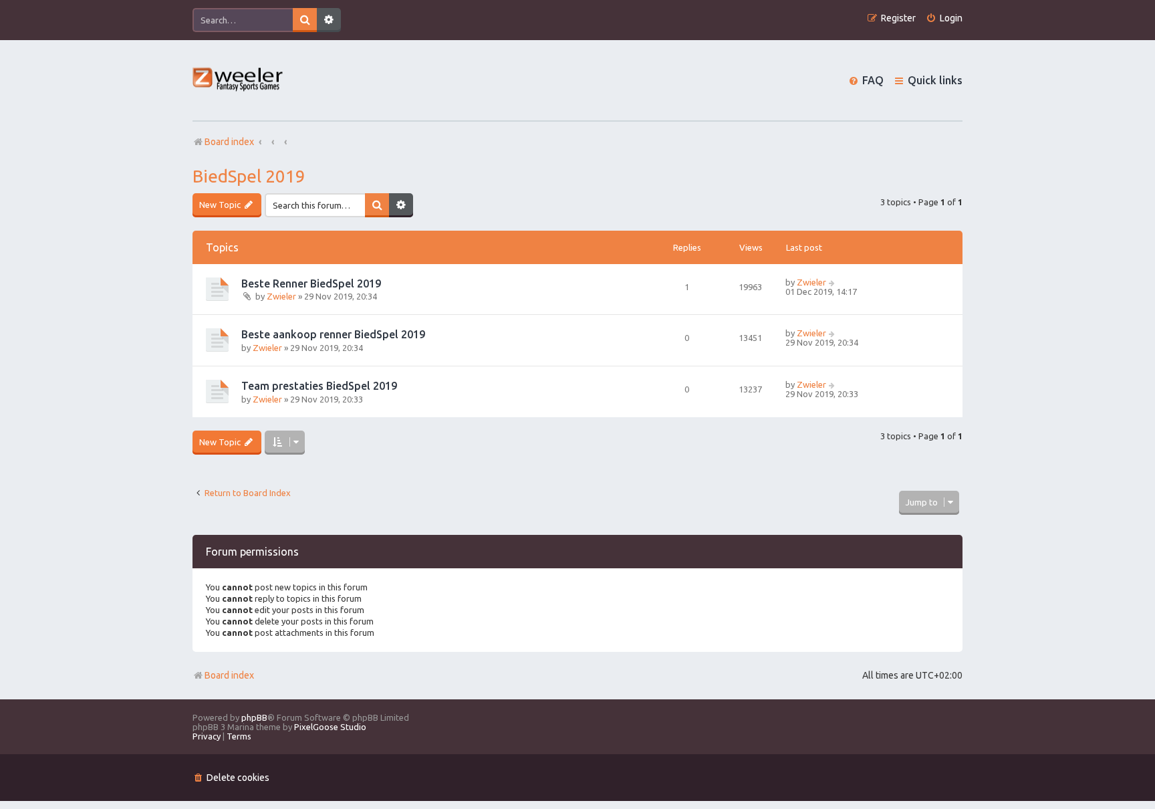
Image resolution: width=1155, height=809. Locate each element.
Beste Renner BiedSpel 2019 (311, 283)
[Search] (305, 20)
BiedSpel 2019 (248, 176)
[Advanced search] (329, 20)
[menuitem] (944, 18)
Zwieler (281, 296)
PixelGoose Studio (330, 726)
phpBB (254, 717)
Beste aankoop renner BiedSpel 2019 (333, 334)
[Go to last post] (832, 282)
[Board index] (238, 81)
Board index (229, 675)
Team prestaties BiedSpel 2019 (319, 386)
